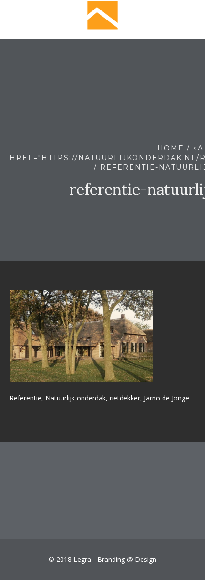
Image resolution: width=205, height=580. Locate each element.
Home (170, 148)
